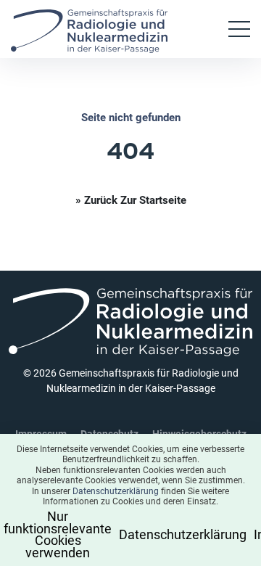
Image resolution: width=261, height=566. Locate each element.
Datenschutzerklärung (115, 490)
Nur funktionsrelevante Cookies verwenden (62, 533)
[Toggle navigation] (239, 29)
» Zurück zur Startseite (130, 199)
